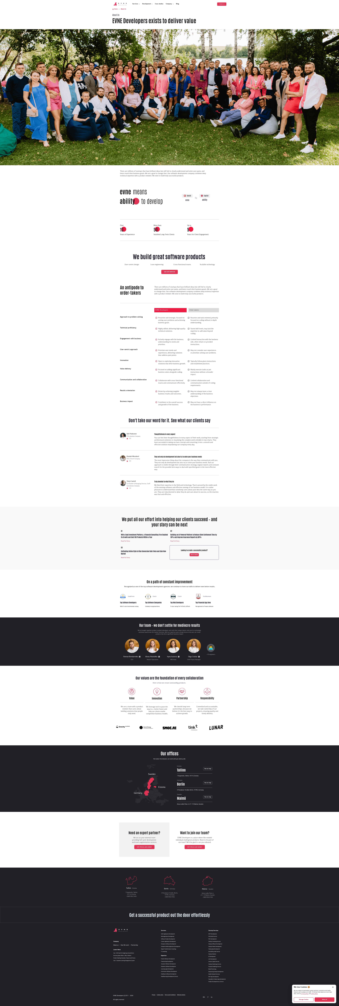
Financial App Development (167, 961)
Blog (177, 4)
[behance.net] (204, 997)
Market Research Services (214, 974)
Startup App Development (214, 949)
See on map (207, 768)
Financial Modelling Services (214, 966)
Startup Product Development (214, 946)
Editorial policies (181, 994)
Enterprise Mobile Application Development (170, 946)
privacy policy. (304, 993)
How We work (125, 945)
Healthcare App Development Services (169, 976)
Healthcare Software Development (168, 974)
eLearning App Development (167, 969)
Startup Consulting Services (214, 941)
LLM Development (212, 959)
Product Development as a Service (216, 981)
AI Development (211, 956)
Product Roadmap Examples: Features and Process (124, 958)
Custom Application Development (168, 941)
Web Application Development (167, 936)
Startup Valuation (212, 954)
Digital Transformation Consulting (168, 949)
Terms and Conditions (170, 994)
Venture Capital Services (213, 961)
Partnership (134, 945)
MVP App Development (213, 976)
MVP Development (212, 934)
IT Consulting (164, 951)
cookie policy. (314, 993)
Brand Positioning (212, 969)
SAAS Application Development (168, 934)
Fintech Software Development (168, 958)
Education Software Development (168, 966)
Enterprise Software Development (168, 944)
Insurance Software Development (168, 964)
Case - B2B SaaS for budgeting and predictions (123, 953)
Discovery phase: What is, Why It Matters (122, 955)
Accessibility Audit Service (214, 951)
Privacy (153, 994)
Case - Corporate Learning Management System (124, 960)
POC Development (212, 939)
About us (115, 945)
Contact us (221, 4)
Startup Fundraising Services (214, 964)
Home (116, 9)
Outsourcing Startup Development (215, 971)
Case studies (159, 4)
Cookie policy (160, 994)
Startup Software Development (215, 944)
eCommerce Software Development (169, 971)
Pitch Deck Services (212, 936)
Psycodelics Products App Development (217, 979)
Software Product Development (168, 939)
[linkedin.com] (211, 997)
